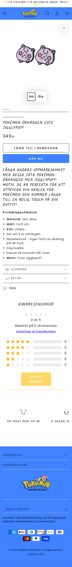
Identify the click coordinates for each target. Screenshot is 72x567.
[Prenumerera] (67, 509)
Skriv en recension (36, 379)
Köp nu (36, 159)
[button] (47, 13)
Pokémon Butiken (13, 117)
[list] (36, 419)
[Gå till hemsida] (29, 13)
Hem (5, 109)
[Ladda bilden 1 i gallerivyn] (31, 97)
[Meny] (5, 13)
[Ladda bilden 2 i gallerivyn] (41, 97)
